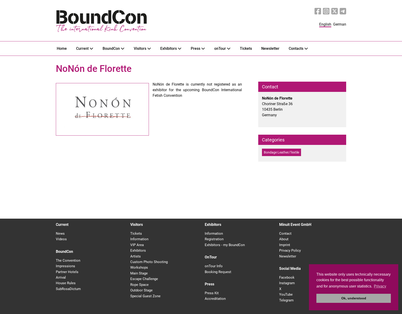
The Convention (68, 260)
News (60, 233)
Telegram (286, 300)
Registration (214, 239)
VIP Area (137, 245)
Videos (61, 239)
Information (139, 239)
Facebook (287, 277)
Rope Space (139, 285)
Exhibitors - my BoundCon (225, 245)
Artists (135, 256)
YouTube (286, 294)
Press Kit (212, 293)
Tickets (246, 48)
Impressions (65, 266)
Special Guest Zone (145, 296)
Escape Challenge (144, 279)
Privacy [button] (380, 286)
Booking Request (218, 272)
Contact (285, 233)
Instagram (287, 283)
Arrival (61, 277)
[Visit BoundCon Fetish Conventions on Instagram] (326, 11)
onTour (220, 48)
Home (62, 48)
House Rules (66, 283)
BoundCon (111, 48)
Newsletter (270, 48)
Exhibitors (168, 48)
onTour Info (214, 266)
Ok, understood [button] (353, 298)
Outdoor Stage (141, 290)
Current (82, 48)
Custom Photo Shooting (149, 262)
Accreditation (215, 299)
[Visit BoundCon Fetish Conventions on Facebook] (318, 11)
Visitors (140, 48)
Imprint (284, 245)
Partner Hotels (67, 272)
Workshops (139, 267)
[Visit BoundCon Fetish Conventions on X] (334, 11)
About (283, 239)
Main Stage (139, 273)
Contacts (296, 48)
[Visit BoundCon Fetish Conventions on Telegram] (343, 11)
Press (195, 48)
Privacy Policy (290, 250)
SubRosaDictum (68, 289)
